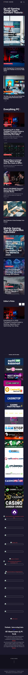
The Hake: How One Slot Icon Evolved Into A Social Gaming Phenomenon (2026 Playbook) (14, 97)
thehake (14, 640)
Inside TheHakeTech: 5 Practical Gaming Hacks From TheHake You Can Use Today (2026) (14, 69)
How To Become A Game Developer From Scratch (14, 221)
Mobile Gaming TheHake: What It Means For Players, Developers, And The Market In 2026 (14, 248)
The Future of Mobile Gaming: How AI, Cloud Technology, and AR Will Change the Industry (13, 272)
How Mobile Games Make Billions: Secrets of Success (14, 291)
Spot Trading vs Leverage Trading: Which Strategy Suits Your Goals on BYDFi (13, 161)
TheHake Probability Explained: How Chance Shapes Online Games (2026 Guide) (12, 35)
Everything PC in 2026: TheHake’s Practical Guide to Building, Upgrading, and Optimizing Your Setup (14, 132)
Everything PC (7, 124)
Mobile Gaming (9, 238)
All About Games (9, 26)
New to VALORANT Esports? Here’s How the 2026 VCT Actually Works (13, 190)
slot (14, 629)
